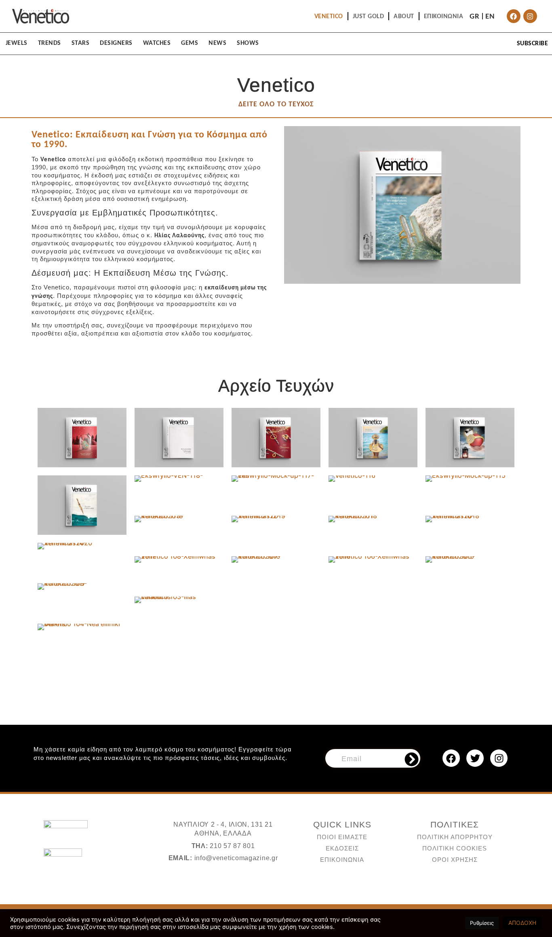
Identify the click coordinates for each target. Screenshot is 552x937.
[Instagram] (530, 16)
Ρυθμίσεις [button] (482, 923)
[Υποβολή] (411, 759)
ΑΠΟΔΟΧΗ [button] (522, 922)
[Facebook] (513, 16)
